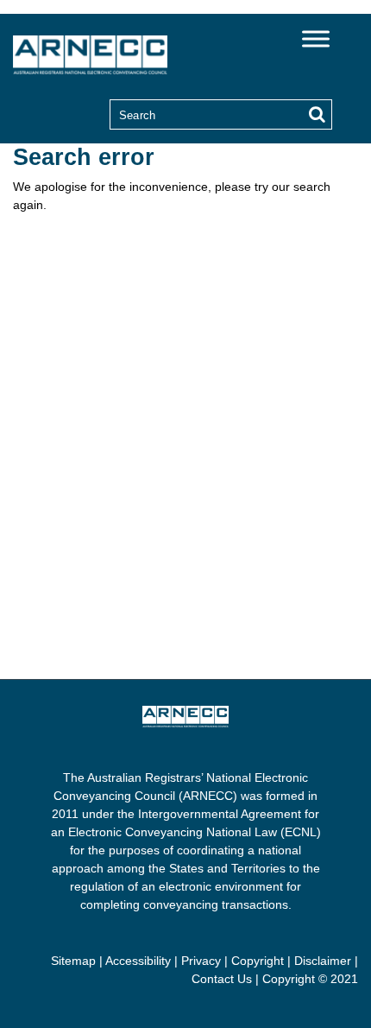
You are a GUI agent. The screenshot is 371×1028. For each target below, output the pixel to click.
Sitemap (73, 961)
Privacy (201, 961)
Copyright (257, 961)
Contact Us (222, 979)
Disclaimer (322, 961)
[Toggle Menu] (316, 38)
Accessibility (138, 961)
